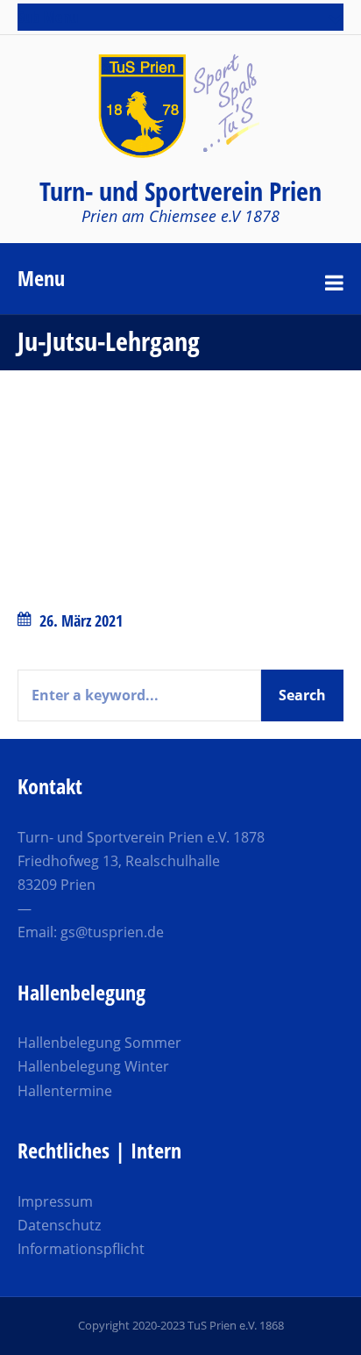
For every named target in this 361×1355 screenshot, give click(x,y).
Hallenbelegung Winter (93, 1066)
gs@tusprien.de (112, 932)
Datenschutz (59, 1225)
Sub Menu (48, 16)
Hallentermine (65, 1090)
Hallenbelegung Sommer (99, 1042)
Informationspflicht (81, 1248)
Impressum (55, 1201)
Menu (41, 277)
